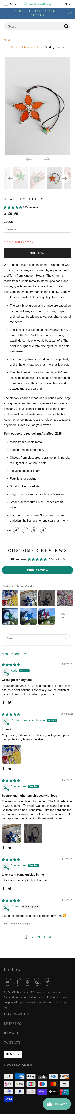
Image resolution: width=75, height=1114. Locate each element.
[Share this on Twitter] (15, 530)
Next (7, 40)
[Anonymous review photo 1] (11, 833)
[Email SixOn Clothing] (48, 982)
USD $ (10, 1054)
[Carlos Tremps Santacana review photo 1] (11, 754)
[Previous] (28, 159)
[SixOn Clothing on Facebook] (18, 982)
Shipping (13, 1024)
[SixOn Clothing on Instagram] (38, 982)
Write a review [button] (37, 570)
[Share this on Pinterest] (33, 530)
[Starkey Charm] (37, 106)
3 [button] (39, 937)
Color (8, 221)
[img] (11, 664)
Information (16, 1014)
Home (15, 47)
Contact (12, 1042)
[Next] (46, 159)
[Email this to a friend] (42, 530)
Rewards (13, 1033)
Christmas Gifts (32, 47)
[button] (13, 207)
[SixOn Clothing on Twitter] (8, 982)
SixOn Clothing (23, 1064)
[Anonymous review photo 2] (33, 833)
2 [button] (32, 937)
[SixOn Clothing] (37, 4)
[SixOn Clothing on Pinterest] (28, 982)
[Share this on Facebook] (24, 530)
